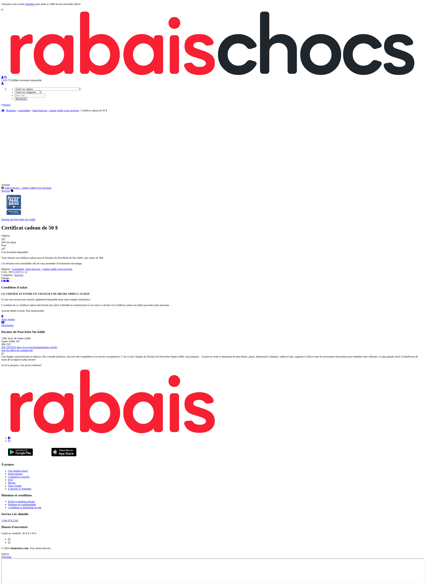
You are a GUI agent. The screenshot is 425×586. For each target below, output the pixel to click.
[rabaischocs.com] (212, 74)
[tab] (212, 318)
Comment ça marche (19, 476)
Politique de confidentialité (22, 504)
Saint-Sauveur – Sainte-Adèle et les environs (55, 110)
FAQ (10, 479)
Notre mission (15, 473)
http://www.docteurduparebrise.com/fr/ (37, 347)
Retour (6, 104)
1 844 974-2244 (9, 520)
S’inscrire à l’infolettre (19, 488)
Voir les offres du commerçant (17, 350)
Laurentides (24, 110)
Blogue (12, 482)
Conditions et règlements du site (24, 507)
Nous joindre (15, 485)
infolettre (30, 4)
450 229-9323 (8, 347)
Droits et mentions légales (21, 501)
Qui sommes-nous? (18, 470)
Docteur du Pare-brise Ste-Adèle (18, 219)
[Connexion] (2, 83)
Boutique (11, 110)
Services (5, 190)
